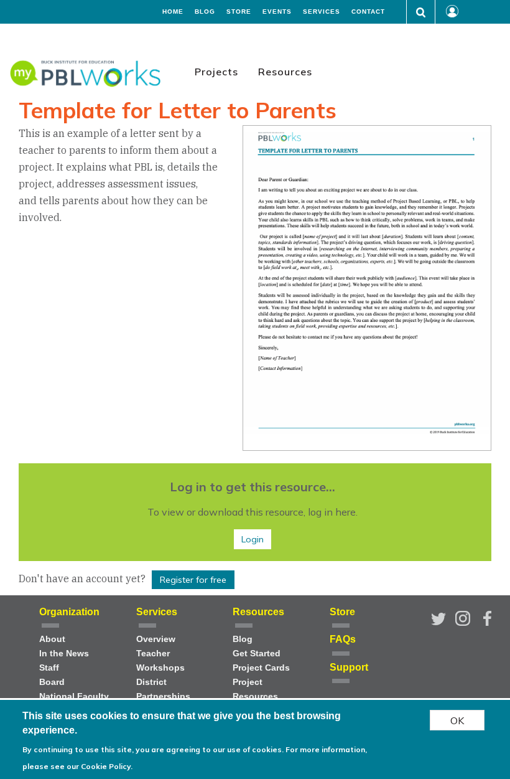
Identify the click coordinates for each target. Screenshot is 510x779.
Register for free (193, 579)
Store (238, 12)
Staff (49, 668)
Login (252, 539)
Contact (368, 12)
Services (321, 12)
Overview (155, 639)
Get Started (256, 653)
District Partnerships (163, 689)
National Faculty (74, 696)
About (52, 639)
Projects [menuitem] (216, 71)
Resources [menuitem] (285, 71)
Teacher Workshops (160, 661)
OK (457, 720)
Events (277, 12)
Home (172, 12)
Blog (205, 12)
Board (52, 682)
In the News (64, 653)
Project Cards (261, 668)
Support (349, 667)
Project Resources (255, 689)
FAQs (343, 639)
